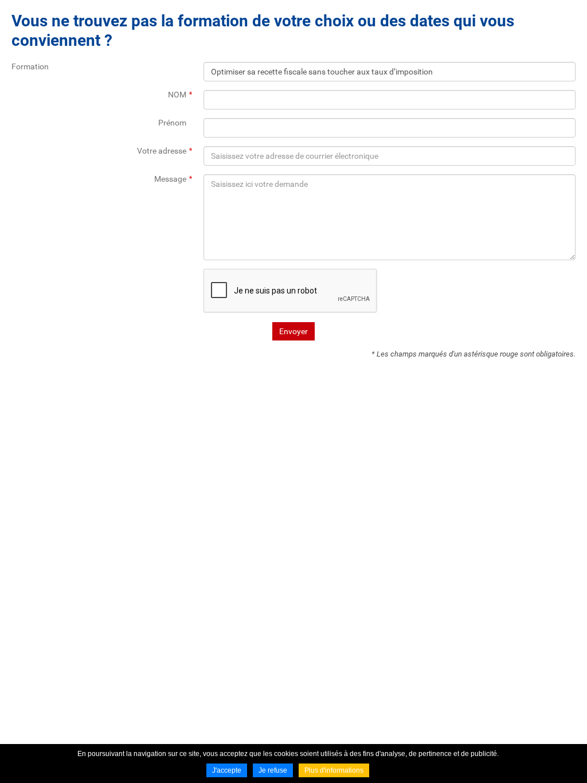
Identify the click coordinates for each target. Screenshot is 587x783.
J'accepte (226, 770)
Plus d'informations (333, 770)
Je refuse (273, 770)
